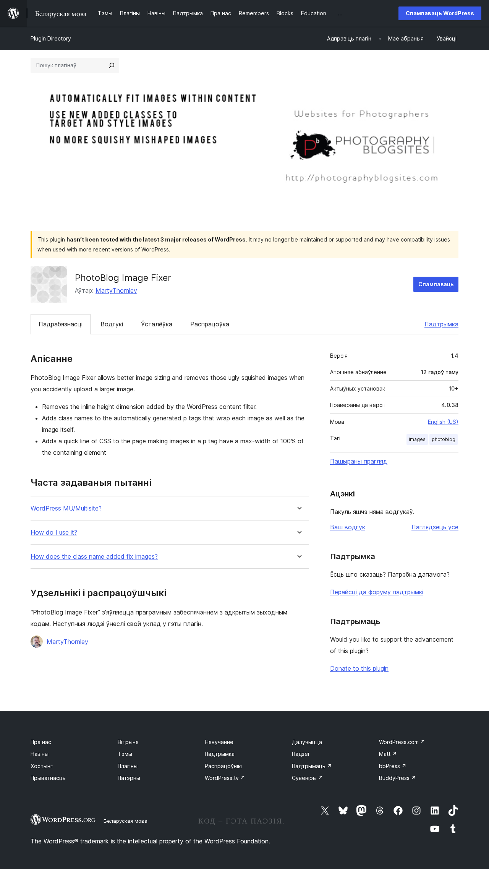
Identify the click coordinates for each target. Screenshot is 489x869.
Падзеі (300, 754)
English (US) (443, 421)
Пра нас (41, 742)
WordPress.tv (225, 778)
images (417, 439)
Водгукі (111, 324)
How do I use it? (54, 532)
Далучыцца (307, 742)
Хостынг (42, 766)
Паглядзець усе (434, 527)
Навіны (40, 754)
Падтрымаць (312, 766)
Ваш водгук (347, 527)
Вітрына (128, 742)
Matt (388, 754)
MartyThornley (116, 290)
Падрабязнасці (61, 324)
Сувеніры (307, 778)
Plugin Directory (51, 38)
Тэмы (125, 754)
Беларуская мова (125, 821)
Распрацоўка (209, 324)
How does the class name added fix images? (94, 556)
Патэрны (129, 778)
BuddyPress (397, 778)
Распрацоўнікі (223, 766)
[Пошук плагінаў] (111, 65)
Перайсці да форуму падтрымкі (376, 592)
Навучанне (219, 742)
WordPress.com (402, 742)
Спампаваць (435, 284)
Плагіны (128, 766)
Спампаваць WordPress (440, 13)
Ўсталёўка (156, 324)
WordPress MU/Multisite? (66, 508)
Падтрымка (441, 324)
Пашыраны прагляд (358, 461)
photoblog (443, 439)
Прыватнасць (48, 778)
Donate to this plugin (359, 668)
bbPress (392, 766)
